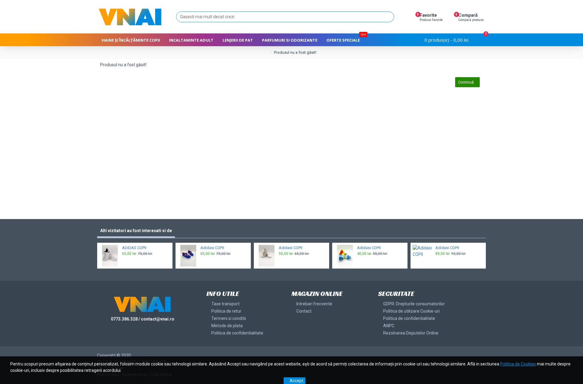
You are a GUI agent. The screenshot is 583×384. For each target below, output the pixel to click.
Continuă (466, 82)
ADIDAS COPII (134, 247)
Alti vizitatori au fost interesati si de (136, 230)
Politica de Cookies (518, 364)
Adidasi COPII (212, 247)
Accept (296, 380)
